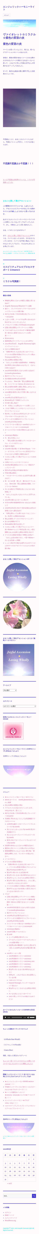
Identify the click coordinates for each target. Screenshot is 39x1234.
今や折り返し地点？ (12, 403)
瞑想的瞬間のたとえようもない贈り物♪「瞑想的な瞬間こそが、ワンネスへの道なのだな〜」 (20, 853)
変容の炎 (30, 253)
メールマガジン (10, 859)
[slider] (32, 1017)
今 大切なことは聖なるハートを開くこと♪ (20, 406)
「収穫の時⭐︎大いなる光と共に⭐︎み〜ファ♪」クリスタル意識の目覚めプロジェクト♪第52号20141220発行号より (20, 354)
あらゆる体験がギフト (12, 521)
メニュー (6, 15)
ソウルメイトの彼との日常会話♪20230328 (19, 325)
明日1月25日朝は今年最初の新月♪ (16, 470)
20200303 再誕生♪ (11, 435)
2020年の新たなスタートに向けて (16, 500)
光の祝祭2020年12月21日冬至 (15, 379)
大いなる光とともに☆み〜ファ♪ (20, 994)
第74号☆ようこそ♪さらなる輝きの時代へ (21, 878)
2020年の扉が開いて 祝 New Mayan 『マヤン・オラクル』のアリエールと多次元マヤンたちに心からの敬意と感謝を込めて (20, 451)
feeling (5, 253)
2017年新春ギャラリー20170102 (20, 959)
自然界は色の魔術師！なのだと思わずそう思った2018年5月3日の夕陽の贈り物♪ (22, 947)
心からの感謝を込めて (12, 349)
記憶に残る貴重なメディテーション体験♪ (19, 327)
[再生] (5, 1017)
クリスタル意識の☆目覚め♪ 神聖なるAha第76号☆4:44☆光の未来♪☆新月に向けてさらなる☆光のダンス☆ (21, 888)
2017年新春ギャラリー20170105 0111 (21, 961)
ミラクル (15, 253)
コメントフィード (11, 1218)
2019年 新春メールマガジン (16, 932)
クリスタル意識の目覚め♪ (14, 862)
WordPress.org (10, 1220)
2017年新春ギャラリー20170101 (20, 956)
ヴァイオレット (23, 253)
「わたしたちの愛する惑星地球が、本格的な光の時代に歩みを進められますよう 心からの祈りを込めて (20, 365)
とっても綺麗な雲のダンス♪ (18, 937)
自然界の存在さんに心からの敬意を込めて (19, 845)
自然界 (10, 253)
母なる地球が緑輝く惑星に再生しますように (20, 387)
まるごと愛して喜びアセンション (19, 235)
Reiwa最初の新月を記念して (15, 524)
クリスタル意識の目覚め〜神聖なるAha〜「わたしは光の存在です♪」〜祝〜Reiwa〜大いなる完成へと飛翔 (20, 537)
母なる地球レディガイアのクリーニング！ (19, 519)
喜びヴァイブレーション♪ (14, 376)
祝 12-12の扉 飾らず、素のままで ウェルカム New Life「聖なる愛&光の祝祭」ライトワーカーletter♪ (20, 483)
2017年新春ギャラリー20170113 (20, 967)
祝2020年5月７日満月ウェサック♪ (17, 400)
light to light (9, 446)
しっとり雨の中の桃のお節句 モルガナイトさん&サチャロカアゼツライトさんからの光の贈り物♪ (20, 545)
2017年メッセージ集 (14, 953)
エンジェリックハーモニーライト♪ (12, 251)
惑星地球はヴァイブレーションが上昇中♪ (19, 341)
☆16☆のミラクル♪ (15, 980)
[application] (19, 1017)
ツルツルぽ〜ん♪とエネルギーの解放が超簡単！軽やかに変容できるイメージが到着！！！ (20, 332)
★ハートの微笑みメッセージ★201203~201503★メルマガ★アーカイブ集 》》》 (20, 1095)
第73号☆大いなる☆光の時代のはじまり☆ (21, 875)
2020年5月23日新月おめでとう (16, 397)
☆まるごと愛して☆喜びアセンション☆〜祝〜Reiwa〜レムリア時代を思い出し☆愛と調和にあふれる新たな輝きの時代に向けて (20, 529)
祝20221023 (9, 338)
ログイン (8, 1212)
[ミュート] (28, 1017)
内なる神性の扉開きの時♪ (14, 360)
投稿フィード (9, 1215)
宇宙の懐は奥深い (11, 473)
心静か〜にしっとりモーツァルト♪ (17, 462)
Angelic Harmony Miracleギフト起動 (18, 306)
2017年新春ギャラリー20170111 (20, 964)
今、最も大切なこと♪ (12, 438)
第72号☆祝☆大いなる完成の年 (17, 872)
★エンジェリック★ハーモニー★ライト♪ (19, 797)
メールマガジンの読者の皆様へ (15, 389)
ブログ (7, 894)
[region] (19, 108)
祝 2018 (9, 934)
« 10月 (9, 1183)
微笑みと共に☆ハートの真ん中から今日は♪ (20, 848)
